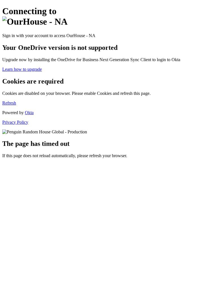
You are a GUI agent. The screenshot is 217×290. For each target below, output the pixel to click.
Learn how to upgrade (22, 69)
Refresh (9, 103)
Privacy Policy (15, 122)
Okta (29, 112)
